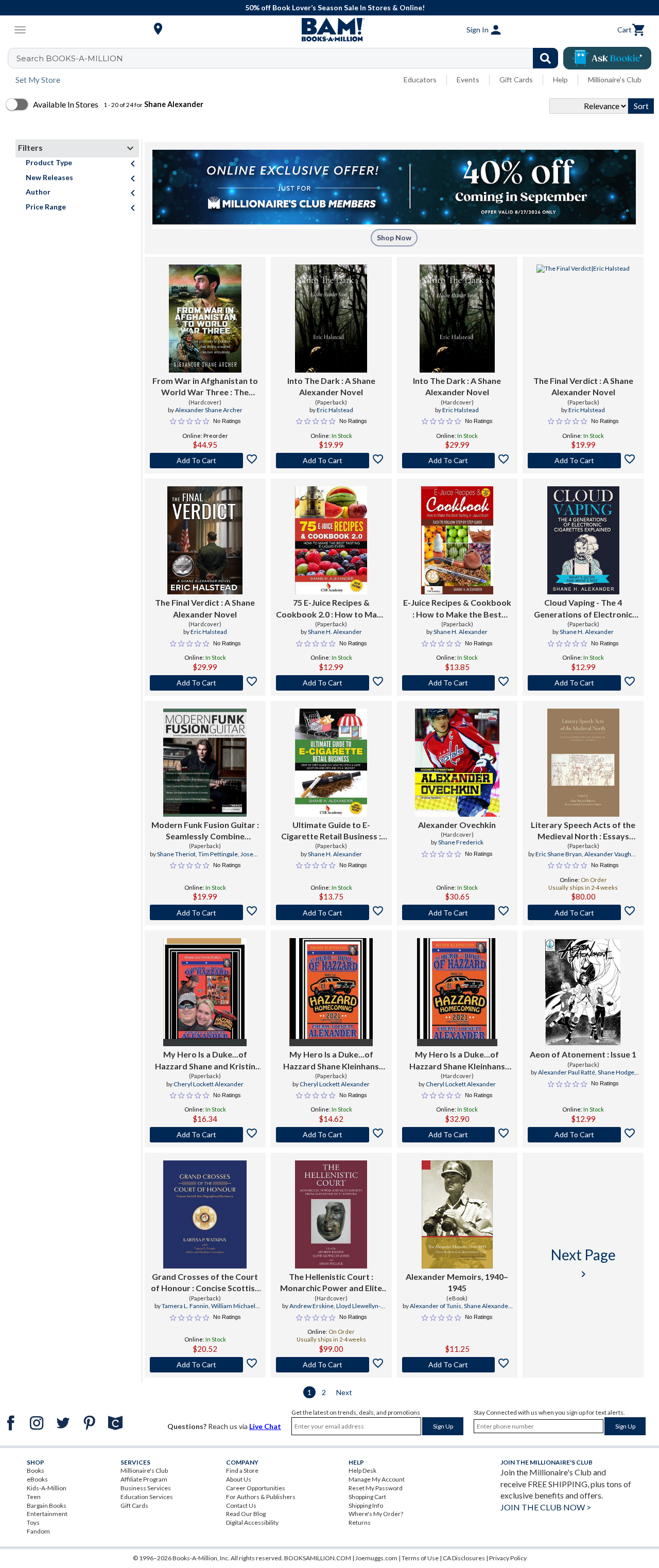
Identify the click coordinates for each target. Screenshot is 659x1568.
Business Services (145, 1488)
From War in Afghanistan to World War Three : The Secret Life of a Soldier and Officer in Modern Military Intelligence (205, 387)
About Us (238, 1479)
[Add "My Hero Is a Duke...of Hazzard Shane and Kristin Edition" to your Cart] (205, 1134)
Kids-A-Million (46, 1488)
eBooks (37, 1479)
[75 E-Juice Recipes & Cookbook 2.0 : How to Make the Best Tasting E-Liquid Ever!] (331, 540)
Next (344, 1392)
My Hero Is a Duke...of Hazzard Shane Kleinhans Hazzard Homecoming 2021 (331, 1060)
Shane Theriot (176, 854)
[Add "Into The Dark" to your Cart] (331, 460)
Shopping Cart (367, 1497)
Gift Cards (516, 79)
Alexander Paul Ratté (566, 1072)
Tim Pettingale (218, 854)
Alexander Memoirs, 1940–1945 (457, 1282)
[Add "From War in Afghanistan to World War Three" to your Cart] (205, 460)
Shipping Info (366, 1505)
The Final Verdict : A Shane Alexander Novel (583, 386)
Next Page (583, 1263)
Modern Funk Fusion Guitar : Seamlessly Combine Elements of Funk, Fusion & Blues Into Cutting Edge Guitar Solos (205, 831)
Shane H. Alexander (335, 632)
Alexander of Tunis (435, 1306)
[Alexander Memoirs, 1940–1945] (457, 1214)
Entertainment (47, 1514)
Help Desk (362, 1470)
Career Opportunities (255, 1488)
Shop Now (394, 237)
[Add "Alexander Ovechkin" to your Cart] (457, 912)
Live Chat (265, 1426)
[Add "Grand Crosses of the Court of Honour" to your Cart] (205, 1364)
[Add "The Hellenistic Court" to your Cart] (331, 1364)
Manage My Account (377, 1479)
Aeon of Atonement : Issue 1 (583, 1054)
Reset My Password (376, 1488)
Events (468, 79)
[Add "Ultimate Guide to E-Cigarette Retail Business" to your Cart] (331, 912)
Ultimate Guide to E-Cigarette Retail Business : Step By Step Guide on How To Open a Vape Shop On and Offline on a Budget (331, 831)
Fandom (38, 1531)
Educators (420, 79)
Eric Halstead (335, 410)
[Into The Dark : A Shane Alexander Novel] (331, 318)
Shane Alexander (487, 1306)
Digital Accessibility (252, 1522)
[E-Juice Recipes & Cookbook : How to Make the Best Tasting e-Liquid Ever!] (457, 540)
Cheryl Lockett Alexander (209, 1084)
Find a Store (242, 1470)
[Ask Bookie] (607, 58)
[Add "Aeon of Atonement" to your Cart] (583, 1134)
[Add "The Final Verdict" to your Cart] (583, 460)
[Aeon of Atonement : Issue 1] (583, 992)
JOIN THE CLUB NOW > (545, 1507)
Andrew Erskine (311, 1306)
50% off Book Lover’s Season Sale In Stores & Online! (335, 7)
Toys (33, 1522)
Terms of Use (420, 1558)
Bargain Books (46, 1505)
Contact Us (241, 1505)
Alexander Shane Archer (208, 410)
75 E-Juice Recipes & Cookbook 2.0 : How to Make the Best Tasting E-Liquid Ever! (331, 608)
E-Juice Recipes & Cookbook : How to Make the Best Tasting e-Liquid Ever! (457, 608)
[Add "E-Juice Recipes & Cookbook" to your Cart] (457, 683)
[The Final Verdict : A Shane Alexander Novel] (583, 318)
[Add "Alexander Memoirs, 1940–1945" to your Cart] (457, 1364)
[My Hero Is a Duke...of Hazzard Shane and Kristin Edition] (205, 992)
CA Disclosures (464, 1558)
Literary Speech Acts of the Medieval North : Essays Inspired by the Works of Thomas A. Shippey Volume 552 (583, 831)
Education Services (146, 1497)
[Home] (329, 30)
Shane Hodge (616, 1072)
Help (560, 79)
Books (35, 1470)
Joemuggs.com (376, 1558)
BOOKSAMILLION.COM (317, 1558)
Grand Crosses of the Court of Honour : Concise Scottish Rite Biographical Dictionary (205, 1283)
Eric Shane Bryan (558, 854)
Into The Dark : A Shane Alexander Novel (331, 386)
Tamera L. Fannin (185, 1306)
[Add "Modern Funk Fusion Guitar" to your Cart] (205, 912)
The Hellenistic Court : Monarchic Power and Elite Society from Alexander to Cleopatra (331, 1283)
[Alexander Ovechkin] (457, 762)
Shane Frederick (460, 842)
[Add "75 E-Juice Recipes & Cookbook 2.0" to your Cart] (331, 683)
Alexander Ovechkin (457, 825)
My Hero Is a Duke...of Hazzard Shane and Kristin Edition (205, 1060)
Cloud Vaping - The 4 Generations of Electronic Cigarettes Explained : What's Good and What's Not (583, 608)
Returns (360, 1522)
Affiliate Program (143, 1479)
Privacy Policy (508, 1558)
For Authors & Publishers (261, 1497)
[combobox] (289, 58)
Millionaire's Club (614, 79)
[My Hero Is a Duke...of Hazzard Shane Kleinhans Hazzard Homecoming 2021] (331, 992)
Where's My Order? (376, 1514)
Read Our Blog (246, 1514)
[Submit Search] (545, 58)
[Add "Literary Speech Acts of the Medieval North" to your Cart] (583, 912)
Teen (34, 1497)
